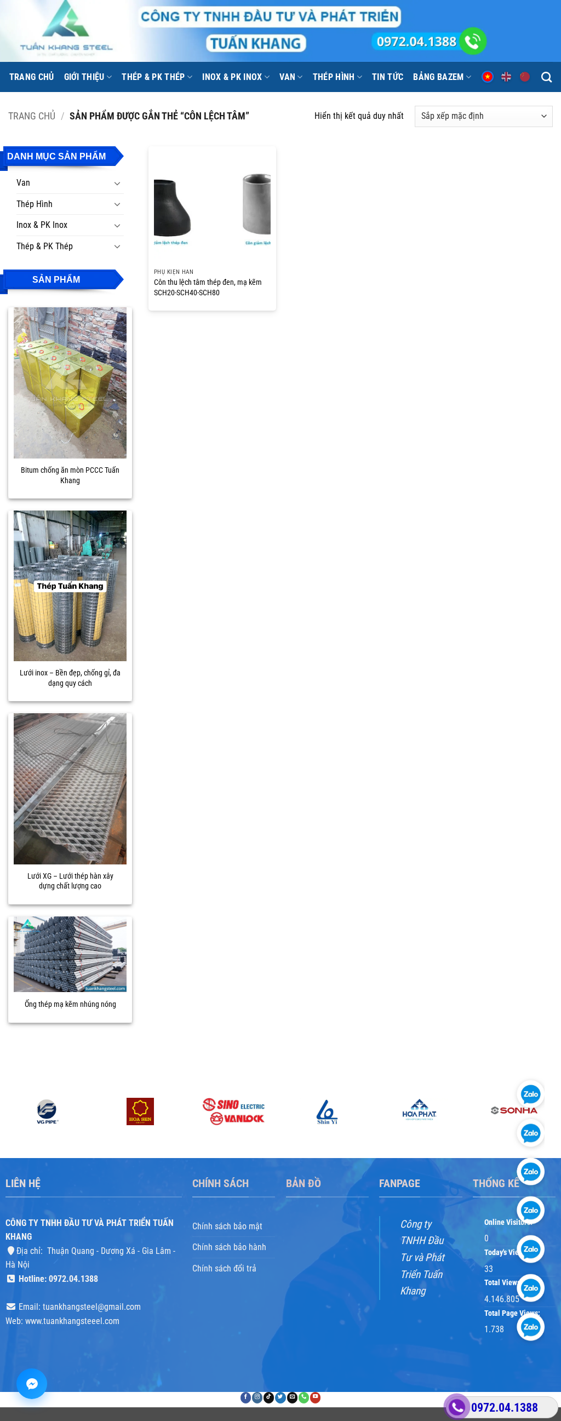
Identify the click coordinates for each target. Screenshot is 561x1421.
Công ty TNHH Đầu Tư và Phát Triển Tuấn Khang (422, 1257)
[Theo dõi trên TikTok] (269, 1397)
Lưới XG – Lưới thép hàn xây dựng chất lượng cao (70, 881)
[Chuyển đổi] (117, 183)
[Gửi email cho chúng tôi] (292, 1397)
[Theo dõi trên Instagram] (257, 1397)
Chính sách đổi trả (224, 1268)
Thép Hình (334, 77)
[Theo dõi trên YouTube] (315, 1397)
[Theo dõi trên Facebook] (246, 1397)
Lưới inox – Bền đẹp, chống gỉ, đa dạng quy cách (70, 678)
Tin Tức (387, 77)
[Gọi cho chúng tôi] (304, 1397)
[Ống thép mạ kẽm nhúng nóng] (70, 954)
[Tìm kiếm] (546, 77)
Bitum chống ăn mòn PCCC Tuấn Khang (70, 475)
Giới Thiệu (84, 77)
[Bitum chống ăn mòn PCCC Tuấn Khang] (70, 383)
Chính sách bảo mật (227, 1226)
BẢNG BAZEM (438, 77)
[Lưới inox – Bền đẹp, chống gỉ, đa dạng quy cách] (70, 586)
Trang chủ (31, 77)
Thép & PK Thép (153, 77)
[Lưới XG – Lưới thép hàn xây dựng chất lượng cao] (70, 788)
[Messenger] (31, 1383)
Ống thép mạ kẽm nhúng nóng (70, 1004)
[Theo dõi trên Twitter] (280, 1397)
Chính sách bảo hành (229, 1247)
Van (287, 77)
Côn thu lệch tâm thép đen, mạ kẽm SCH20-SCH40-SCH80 (208, 287)
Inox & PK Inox (232, 77)
